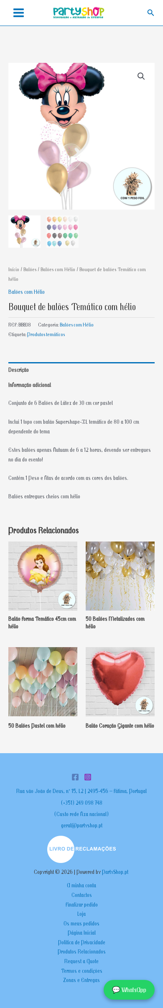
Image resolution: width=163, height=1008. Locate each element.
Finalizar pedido (82, 904)
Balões (29, 269)
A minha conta (81, 885)
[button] (151, 13)
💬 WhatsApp (129, 989)
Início (13, 269)
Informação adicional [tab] (29, 384)
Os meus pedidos (81, 923)
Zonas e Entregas (81, 980)
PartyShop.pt (116, 871)
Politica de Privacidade (81, 942)
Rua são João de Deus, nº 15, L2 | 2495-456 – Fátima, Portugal (81, 791)
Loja (81, 913)
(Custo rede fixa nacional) (81, 814)
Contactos (81, 894)
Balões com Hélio (58, 269)
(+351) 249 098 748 (81, 802)
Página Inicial (82, 932)
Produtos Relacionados (82, 951)
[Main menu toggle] (18, 13)
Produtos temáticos (46, 334)
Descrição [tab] (18, 369)
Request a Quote (81, 961)
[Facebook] (75, 777)
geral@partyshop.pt (81, 825)
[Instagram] (88, 777)
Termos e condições (81, 970)
